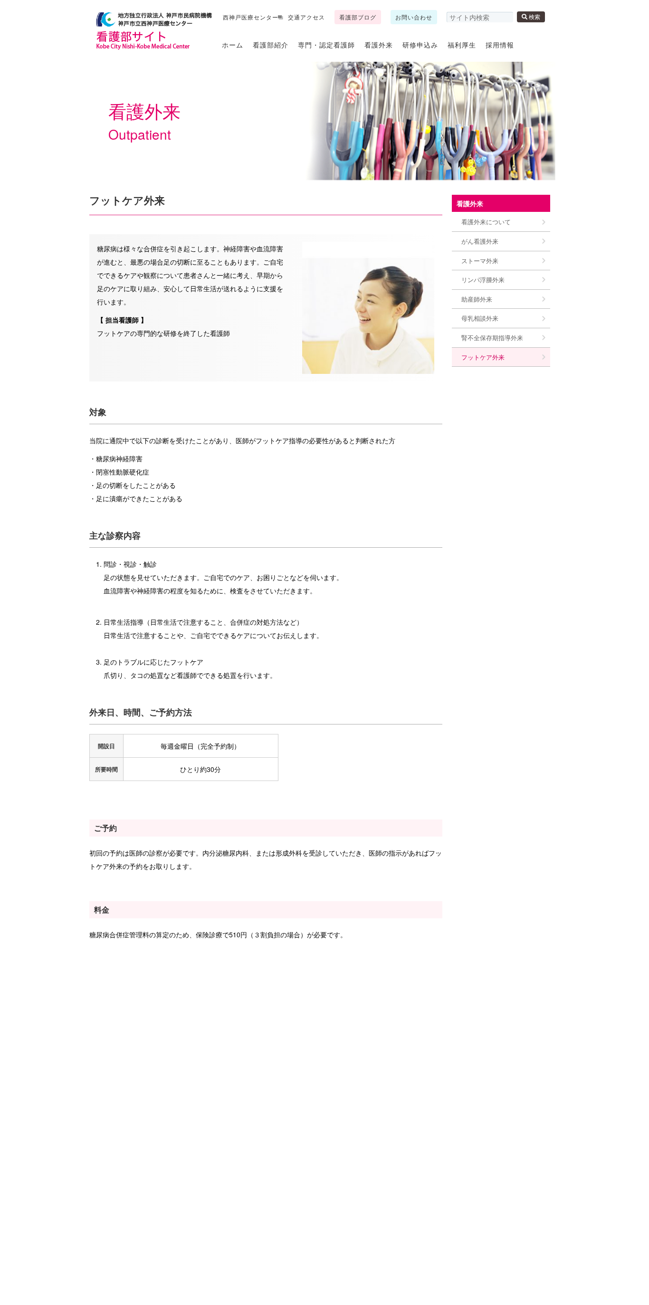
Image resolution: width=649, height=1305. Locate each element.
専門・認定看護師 (326, 44)
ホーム (232, 44)
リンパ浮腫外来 (483, 279)
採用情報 (500, 44)
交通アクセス (306, 17)
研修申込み (420, 44)
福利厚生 (462, 44)
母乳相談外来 (479, 318)
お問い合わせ (413, 17)
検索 (533, 16)
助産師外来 (476, 299)
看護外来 (378, 44)
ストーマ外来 (479, 260)
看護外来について (486, 221)
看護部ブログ (357, 17)
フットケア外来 (483, 357)
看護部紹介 (270, 44)
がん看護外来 (479, 241)
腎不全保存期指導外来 (492, 337)
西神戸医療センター (250, 17)
